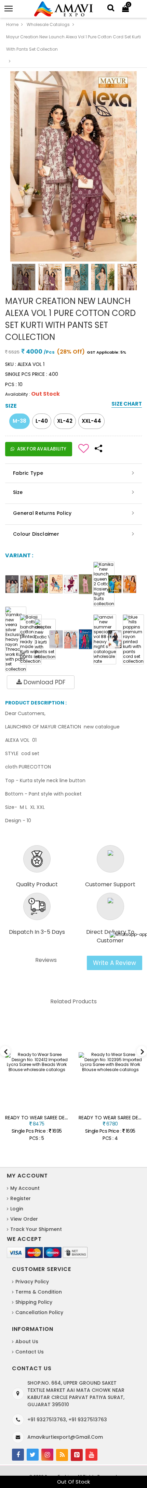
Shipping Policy (33, 1302)
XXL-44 (91, 420)
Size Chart (126, 404)
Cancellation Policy (39, 1312)
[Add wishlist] (83, 447)
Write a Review (114, 963)
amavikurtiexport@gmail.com (65, 1437)
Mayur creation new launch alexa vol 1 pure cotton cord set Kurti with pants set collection (73, 43)
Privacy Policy (32, 1281)
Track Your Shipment (36, 1229)
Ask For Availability (41, 449)
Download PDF (43, 682)
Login (16, 1208)
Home (12, 24)
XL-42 (64, 420)
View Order (24, 1219)
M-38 (19, 420)
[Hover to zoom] (73, 166)
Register (20, 1198)
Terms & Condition (38, 1291)
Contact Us (29, 1351)
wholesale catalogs (48, 24)
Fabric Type (28, 473)
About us (26, 1341)
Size (18, 492)
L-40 (42, 420)
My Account (25, 1188)
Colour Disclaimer (36, 534)
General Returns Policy (42, 513)
